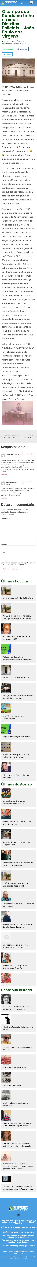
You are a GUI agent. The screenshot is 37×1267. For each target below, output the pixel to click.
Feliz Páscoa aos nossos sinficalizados (13, 717)
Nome (4, 544)
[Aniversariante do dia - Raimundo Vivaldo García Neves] (6, 855)
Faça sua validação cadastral (16, 736)
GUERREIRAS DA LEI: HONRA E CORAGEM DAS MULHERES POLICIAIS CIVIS (18, 1008)
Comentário (6, 518)
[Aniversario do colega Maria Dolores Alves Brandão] (6, 958)
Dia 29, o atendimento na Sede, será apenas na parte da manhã (17, 617)
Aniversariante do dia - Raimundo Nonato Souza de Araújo (18, 925)
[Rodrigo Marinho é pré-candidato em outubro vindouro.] (6, 688)
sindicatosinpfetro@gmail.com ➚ (21, 1246)
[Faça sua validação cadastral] (6, 729)
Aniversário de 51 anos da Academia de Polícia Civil (14, 802)
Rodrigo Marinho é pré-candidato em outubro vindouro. (17, 696)
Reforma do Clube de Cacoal (16, 677)
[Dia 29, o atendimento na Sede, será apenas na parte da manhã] (6, 608)
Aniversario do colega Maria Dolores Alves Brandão (15, 966)
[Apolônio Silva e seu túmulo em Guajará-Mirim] (6, 834)
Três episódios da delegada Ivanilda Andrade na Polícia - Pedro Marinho (17, 1144)
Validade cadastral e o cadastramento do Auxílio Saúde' (17, 658)
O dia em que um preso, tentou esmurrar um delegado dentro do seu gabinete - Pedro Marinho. (18, 1166)
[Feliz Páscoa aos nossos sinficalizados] (6, 708)
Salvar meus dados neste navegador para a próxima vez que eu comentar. (18, 563)
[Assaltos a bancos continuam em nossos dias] (6, 1095)
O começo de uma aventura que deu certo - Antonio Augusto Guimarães (17, 1124)
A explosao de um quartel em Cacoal (17, 1067)
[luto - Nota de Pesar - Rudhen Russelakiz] (6, 767)
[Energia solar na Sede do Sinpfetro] (6, 590)
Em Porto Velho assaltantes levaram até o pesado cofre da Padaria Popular (18, 1187)
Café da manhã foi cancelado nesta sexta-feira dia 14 (16, 884)
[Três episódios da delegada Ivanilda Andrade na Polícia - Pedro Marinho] (6, 1136)
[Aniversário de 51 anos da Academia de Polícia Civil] (6, 793)
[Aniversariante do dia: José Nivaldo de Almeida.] (6, 896)
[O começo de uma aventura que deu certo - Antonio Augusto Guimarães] (6, 1115)
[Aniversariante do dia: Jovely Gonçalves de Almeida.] (6, 937)
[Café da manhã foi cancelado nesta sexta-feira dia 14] (6, 875)
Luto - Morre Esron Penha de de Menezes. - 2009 (16, 637)
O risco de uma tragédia (12, 1085)
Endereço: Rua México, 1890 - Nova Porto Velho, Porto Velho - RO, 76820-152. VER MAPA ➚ (18, 1222)
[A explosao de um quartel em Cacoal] (6, 1059)
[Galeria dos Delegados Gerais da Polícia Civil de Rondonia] (6, 747)
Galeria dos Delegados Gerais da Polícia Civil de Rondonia (17, 755)
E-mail (4, 553)
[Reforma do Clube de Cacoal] (6, 670)
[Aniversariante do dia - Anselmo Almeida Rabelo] (6, 814)
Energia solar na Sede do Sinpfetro (18, 598)
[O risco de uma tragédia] (6, 1077)
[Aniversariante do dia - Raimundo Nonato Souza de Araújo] (6, 916)
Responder (4, 474)
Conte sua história (20, 44)
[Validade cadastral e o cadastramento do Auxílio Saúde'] (6, 649)
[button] (31, 2)
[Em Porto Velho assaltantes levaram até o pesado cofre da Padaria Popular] (6, 1179)
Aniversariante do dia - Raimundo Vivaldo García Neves (18, 864)
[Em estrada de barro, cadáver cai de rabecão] (6, 1039)
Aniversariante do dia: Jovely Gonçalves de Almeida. (15, 946)
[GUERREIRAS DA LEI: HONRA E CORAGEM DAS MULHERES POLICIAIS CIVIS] (6, 999)
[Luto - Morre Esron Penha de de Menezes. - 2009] (6, 628)
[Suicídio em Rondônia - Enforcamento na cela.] (6, 1019)
